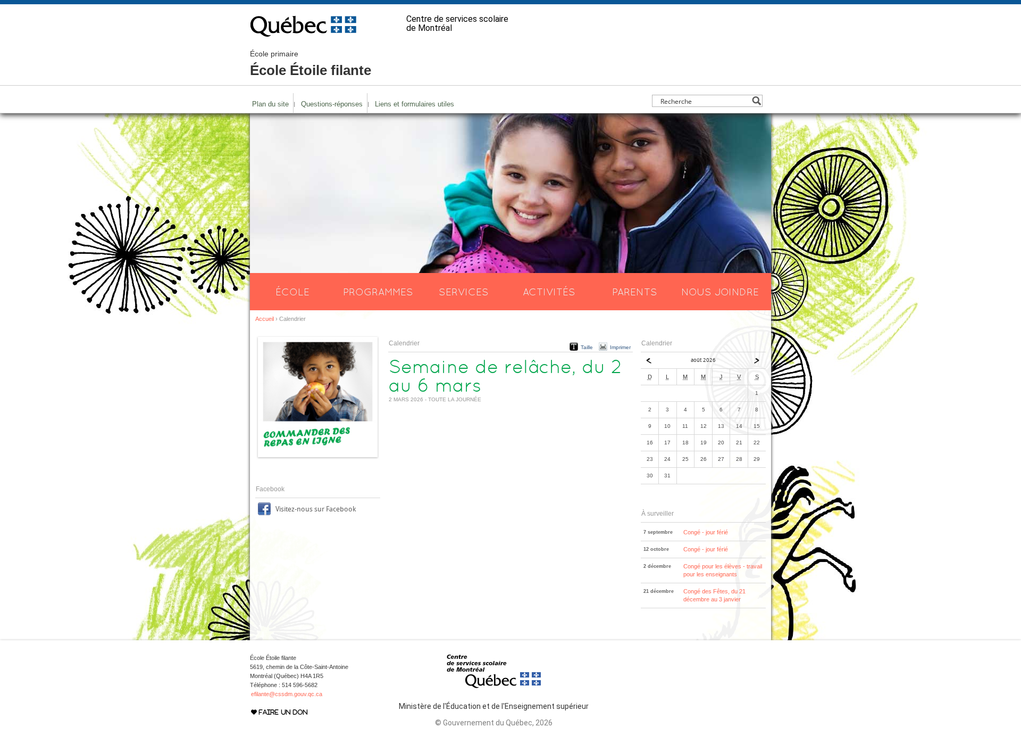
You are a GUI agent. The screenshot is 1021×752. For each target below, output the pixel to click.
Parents (634, 292)
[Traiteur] (317, 457)
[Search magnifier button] (756, 100)
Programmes (378, 292)
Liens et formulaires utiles (414, 104)
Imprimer (620, 347)
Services (464, 292)
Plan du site (270, 104)
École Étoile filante (310, 63)
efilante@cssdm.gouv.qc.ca (286, 694)
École (292, 292)
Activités (549, 292)
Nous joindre (720, 292)
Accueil (264, 319)
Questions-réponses (332, 104)
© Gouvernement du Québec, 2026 (494, 722)
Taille (587, 347)
